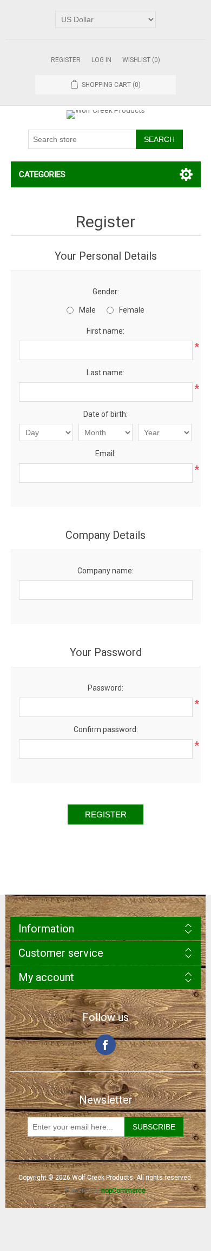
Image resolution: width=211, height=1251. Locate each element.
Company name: (105, 570)
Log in (101, 60)
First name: (105, 331)
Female (131, 310)
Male (87, 310)
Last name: (105, 372)
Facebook (105, 1044)
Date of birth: (105, 414)
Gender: (106, 291)
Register (66, 60)
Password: (105, 688)
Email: (105, 453)
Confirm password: (106, 729)
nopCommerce (123, 1190)
